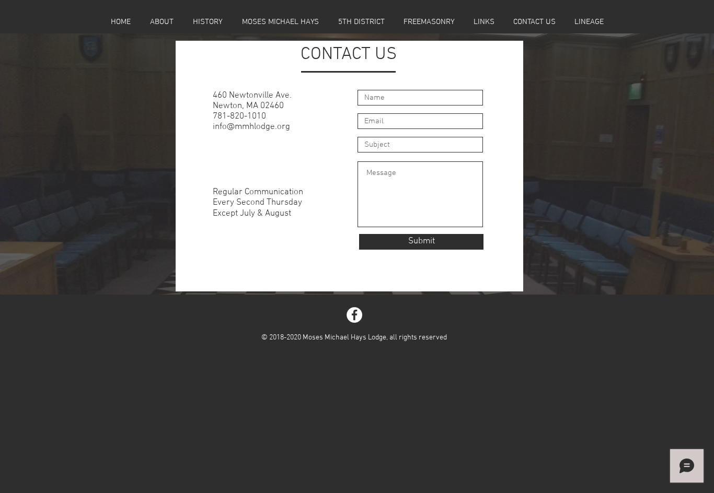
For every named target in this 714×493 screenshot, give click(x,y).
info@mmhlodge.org (251, 127)
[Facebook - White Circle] (354, 315)
